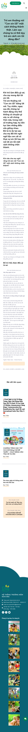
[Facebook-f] (3, 612)
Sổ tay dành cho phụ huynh (18, 43)
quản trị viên (14, 78)
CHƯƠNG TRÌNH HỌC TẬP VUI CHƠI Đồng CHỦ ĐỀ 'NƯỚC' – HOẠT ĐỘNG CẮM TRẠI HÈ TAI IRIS (13, 451)
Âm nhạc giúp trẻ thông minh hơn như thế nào (13, 481)
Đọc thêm (6, 415)
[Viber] (6, 612)
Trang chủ (5, 43)
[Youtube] (9, 612)
